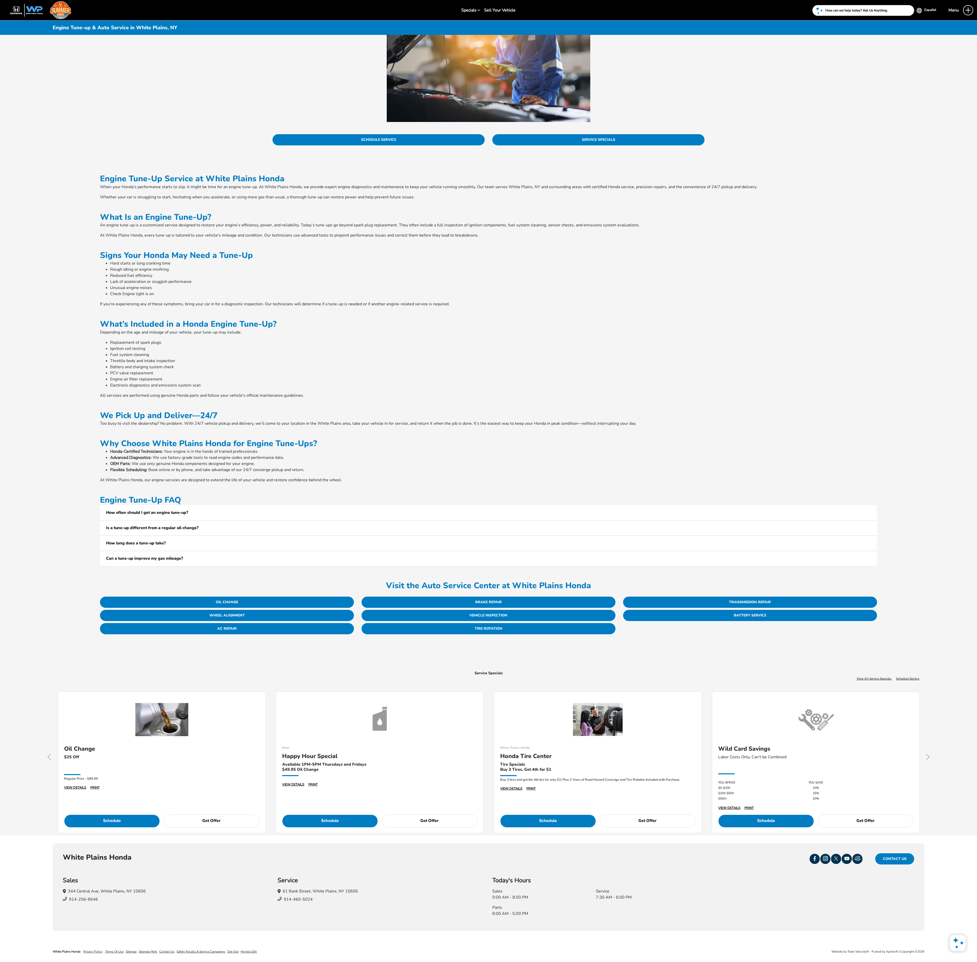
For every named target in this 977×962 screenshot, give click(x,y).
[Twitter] (836, 859)
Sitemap (131, 952)
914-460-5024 (298, 899)
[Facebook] (815, 859)
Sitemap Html (148, 952)
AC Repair (227, 628)
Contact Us (895, 858)
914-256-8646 (83, 899)
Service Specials (598, 139)
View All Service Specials (874, 679)
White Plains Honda (67, 952)
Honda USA (249, 952)
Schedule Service (378, 139)
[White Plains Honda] (38, 10)
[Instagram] (825, 859)
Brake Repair (488, 602)
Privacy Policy (93, 952)
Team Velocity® (858, 952)
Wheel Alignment (227, 615)
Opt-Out (233, 952)
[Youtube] (847, 859)
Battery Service (750, 615)
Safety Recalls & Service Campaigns (201, 952)
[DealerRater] (857, 859)
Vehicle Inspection (488, 615)
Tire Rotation (488, 628)
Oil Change (227, 602)
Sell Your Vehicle (499, 10)
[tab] (488, 512)
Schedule (112, 820)
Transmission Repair (750, 602)
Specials (469, 10)
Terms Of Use (114, 952)
